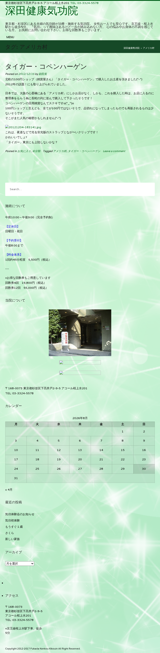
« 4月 (8, 489)
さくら (9, 533)
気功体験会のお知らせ (19, 514)
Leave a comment (114, 151)
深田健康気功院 (41, 10)
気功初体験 (12, 520)
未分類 (36, 151)
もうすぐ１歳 (14, 527)
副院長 (43, 74)
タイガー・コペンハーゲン (46, 67)
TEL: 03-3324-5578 (84, 3)
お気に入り (24, 151)
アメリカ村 (60, 151)
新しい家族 (12, 539)
